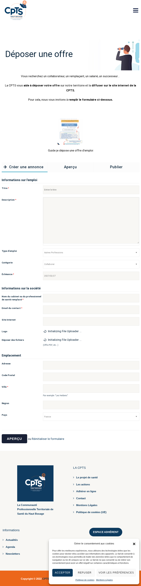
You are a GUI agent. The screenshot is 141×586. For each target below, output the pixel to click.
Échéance (8, 274)
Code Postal (8, 375)
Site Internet (9, 320)
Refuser (84, 572)
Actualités (12, 539)
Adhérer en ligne (86, 491)
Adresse (6, 363)
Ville (5, 387)
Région (5, 403)
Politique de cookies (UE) (91, 512)
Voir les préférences (116, 572)
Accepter (62, 572)
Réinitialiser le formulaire (48, 439)
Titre (5, 188)
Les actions (83, 484)
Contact (81, 498)
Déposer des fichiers (13, 340)
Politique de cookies (84, 580)
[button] (134, 543)
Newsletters (13, 553)
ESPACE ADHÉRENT (105, 532)
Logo (4, 331)
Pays (4, 415)
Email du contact (12, 308)
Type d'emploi (9, 251)
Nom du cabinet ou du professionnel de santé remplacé (21, 298)
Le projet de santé (87, 477)
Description (9, 200)
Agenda (10, 546)
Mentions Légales (104, 580)
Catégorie (7, 262)
